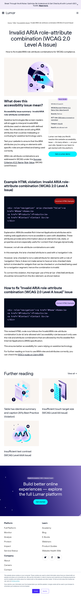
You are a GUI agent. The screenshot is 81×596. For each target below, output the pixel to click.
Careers (8, 565)
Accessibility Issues (23, 23)
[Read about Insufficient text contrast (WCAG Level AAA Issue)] (21, 433)
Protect (7, 541)
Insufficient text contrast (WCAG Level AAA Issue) (17, 453)
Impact (7, 546)
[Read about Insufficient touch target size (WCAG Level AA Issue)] (59, 391)
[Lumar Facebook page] (52, 557)
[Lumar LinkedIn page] (59, 557)
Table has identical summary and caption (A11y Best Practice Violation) (21, 413)
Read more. (43, 6)
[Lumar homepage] (8, 13)
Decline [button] (45, 591)
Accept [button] (36, 591)
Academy (46, 528)
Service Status (11, 551)
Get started (40, 502)
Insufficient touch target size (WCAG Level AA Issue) (58, 411)
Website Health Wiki (51, 551)
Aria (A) (60, 124)
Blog (44, 532)
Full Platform (10, 528)
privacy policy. (16, 581)
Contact (8, 570)
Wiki (14, 23)
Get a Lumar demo (62, 154)
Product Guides (49, 546)
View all (71, 373)
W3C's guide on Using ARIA (30, 354)
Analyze (7, 537)
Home (10, 23)
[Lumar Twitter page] (45, 557)
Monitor (8, 532)
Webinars (46, 541)
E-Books (46, 537)
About (7, 560)
